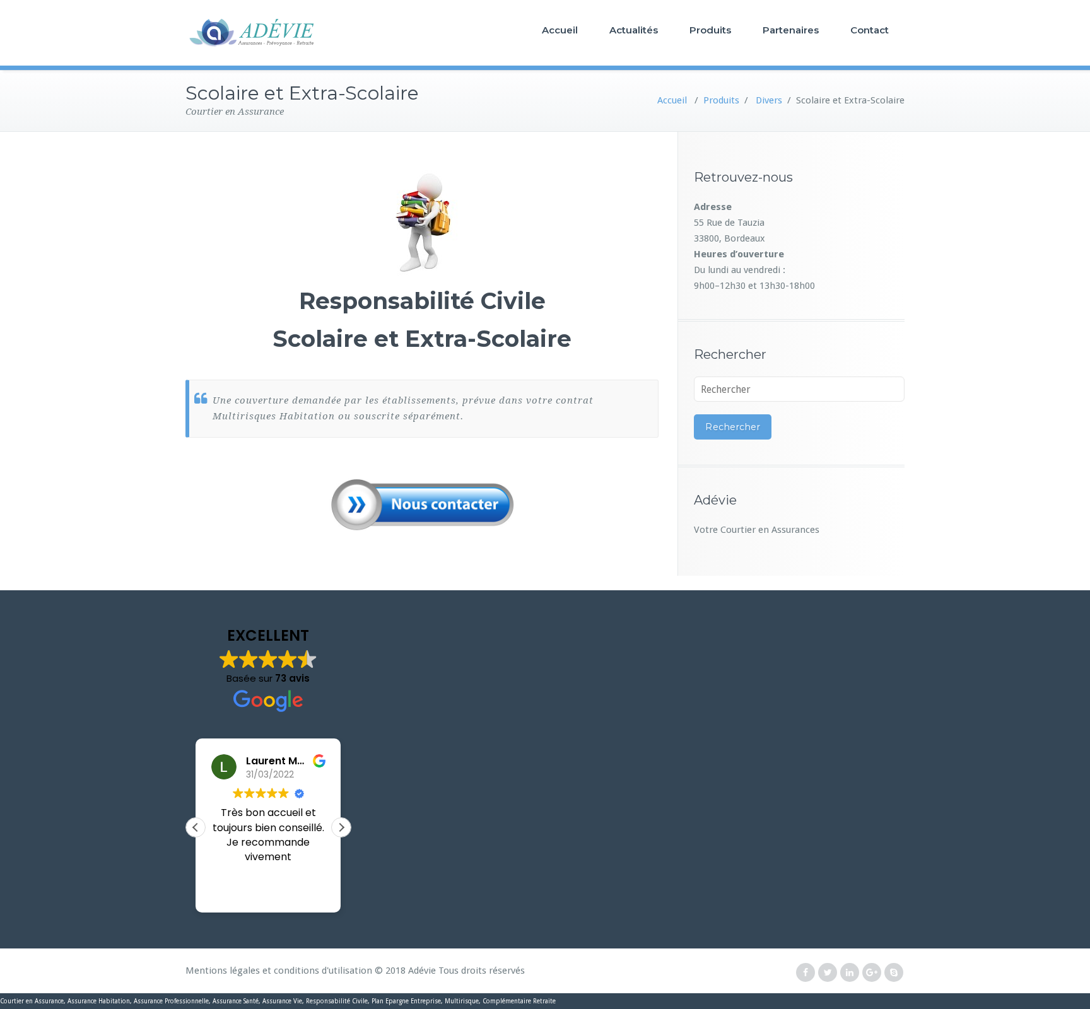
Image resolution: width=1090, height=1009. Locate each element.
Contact (869, 30)
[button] (341, 827)
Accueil (560, 30)
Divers (769, 100)
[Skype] (893, 973)
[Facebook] (805, 973)
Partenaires (791, 30)
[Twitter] (827, 973)
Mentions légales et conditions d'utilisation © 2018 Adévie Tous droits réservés (355, 970)
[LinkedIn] (849, 973)
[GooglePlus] (871, 973)
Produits (710, 30)
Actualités (633, 30)
